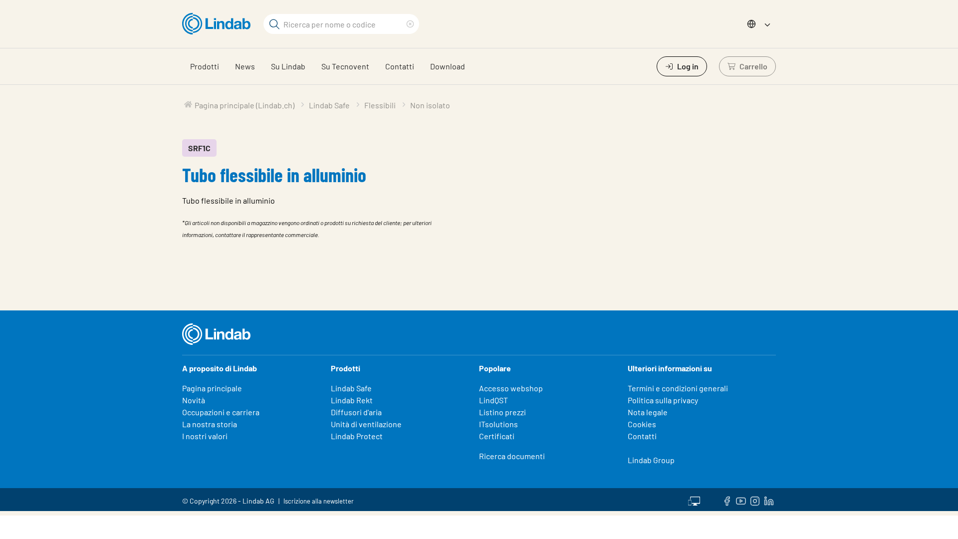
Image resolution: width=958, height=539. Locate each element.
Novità (193, 400)
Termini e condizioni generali (678, 388)
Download (447, 66)
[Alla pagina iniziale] (218, 24)
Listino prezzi (502, 412)
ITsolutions (498, 424)
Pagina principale (212, 388)
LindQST (493, 400)
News (245, 66)
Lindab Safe (351, 388)
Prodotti (204, 66)
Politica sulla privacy (663, 400)
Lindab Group (651, 460)
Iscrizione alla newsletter (318, 501)
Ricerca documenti (512, 456)
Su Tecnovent (345, 66)
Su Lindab (288, 66)
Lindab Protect (357, 436)
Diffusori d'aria (356, 412)
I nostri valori (205, 436)
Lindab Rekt (352, 400)
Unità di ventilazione (366, 424)
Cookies (642, 424)
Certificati (496, 436)
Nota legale (648, 412)
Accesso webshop (511, 388)
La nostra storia (209, 424)
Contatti (399, 66)
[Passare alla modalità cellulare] (694, 499)
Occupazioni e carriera (220, 412)
